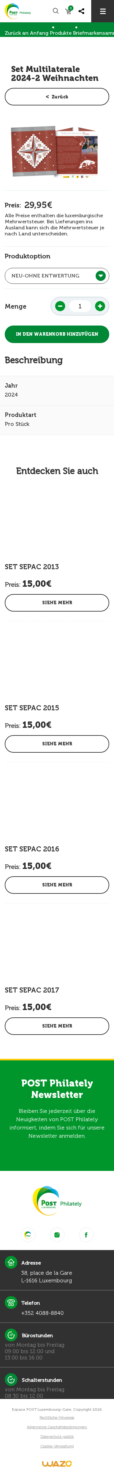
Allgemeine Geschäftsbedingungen (57, 1427)
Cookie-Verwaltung (57, 1446)
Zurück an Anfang (26, 33)
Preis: (13, 205)
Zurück (60, 97)
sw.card (71, 9)
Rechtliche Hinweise (57, 1417)
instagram (57, 1234)
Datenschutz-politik (57, 1436)
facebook (86, 1234)
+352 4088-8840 (42, 1313)
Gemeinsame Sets (26, 46)
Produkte (61, 33)
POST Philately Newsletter (57, 1089)
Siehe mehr (57, 603)
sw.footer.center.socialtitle (28, 1234)
